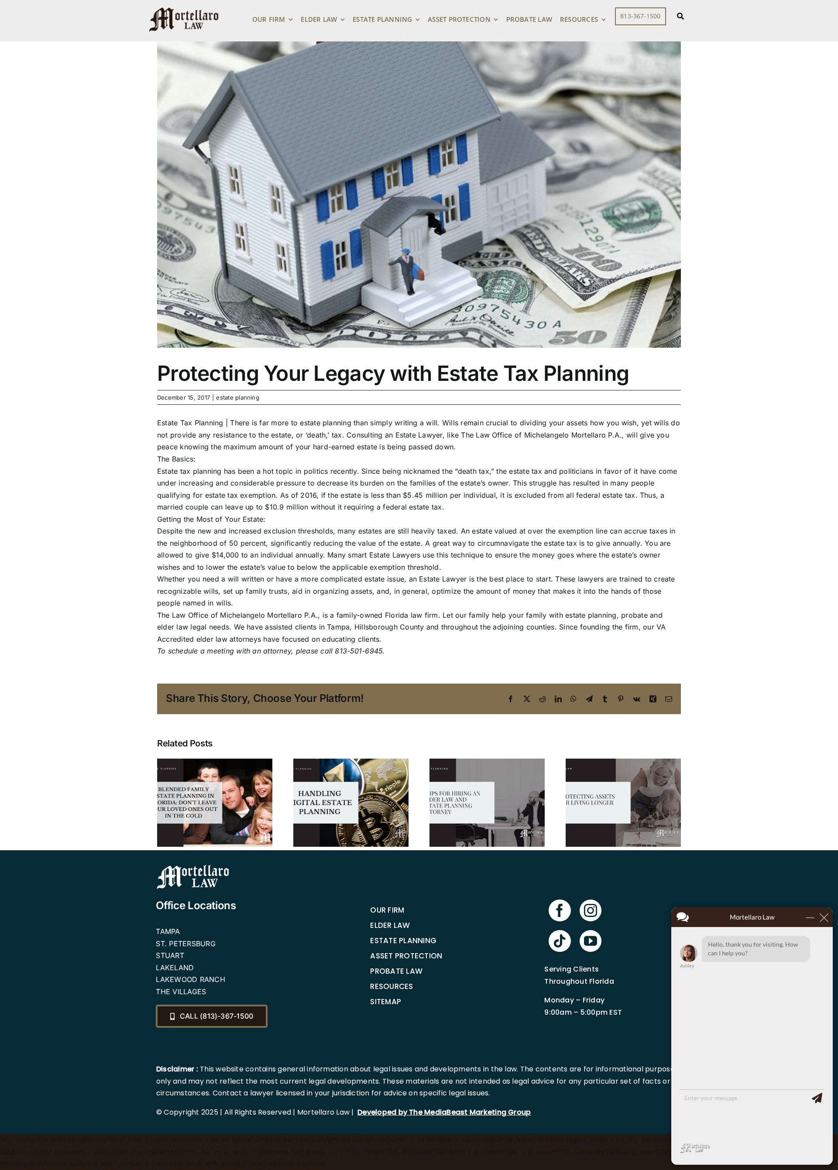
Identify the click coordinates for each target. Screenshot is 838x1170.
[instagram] (590, 910)
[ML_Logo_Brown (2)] (184, 5)
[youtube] (590, 941)
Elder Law (390, 925)
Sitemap (385, 1001)
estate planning (237, 397)
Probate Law (396, 971)
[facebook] (559, 910)
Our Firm (387, 910)
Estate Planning (403, 940)
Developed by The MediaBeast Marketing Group (444, 1112)
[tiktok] (559, 941)
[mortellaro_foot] (193, 866)
